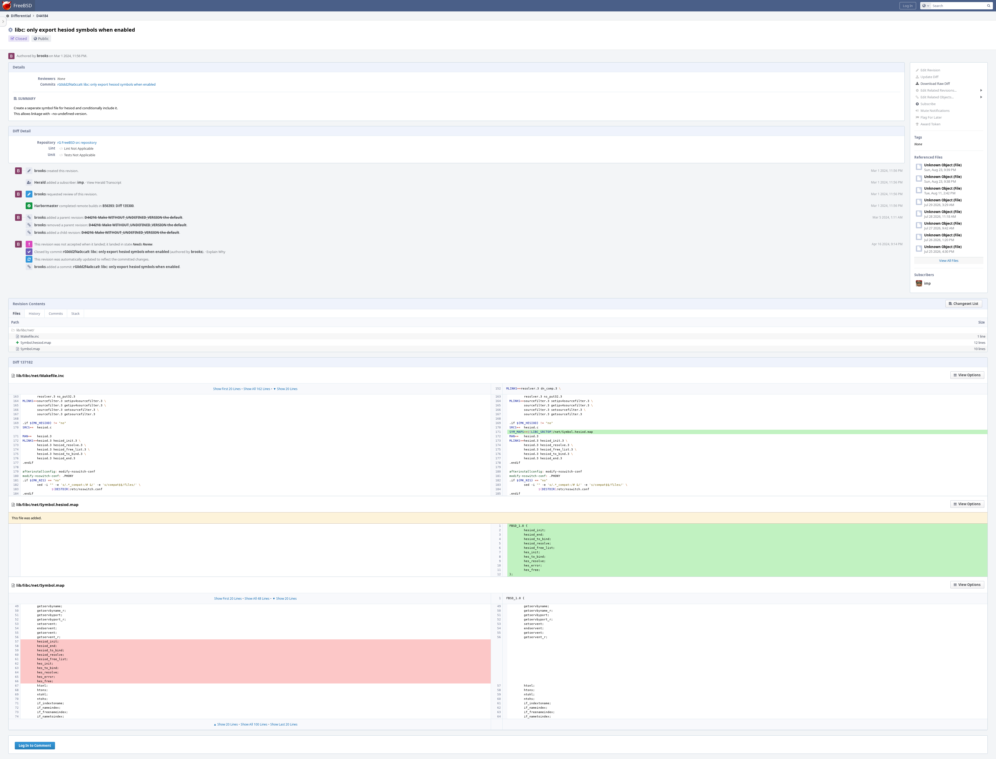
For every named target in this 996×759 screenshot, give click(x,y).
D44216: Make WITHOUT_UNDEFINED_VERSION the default (133, 217)
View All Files (948, 260)
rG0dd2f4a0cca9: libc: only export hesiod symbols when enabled (106, 84)
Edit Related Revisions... (939, 90)
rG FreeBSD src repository (77, 142)
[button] (908, 5)
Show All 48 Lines (257, 598)
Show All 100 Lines (254, 724)
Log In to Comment (35, 745)
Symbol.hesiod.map (35, 342)
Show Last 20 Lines (284, 724)
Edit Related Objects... (937, 97)
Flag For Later (931, 117)
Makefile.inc (29, 336)
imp (927, 283)
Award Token (930, 124)
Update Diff (929, 76)
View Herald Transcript (104, 182)
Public (43, 38)
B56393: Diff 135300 (118, 205)
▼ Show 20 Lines (285, 389)
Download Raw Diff (935, 83)
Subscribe (928, 103)
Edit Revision (930, 70)
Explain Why (215, 251)
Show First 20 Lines (227, 389)
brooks (42, 55)
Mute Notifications (935, 110)
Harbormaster (46, 205)
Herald (40, 182)
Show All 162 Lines (257, 389)
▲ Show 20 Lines (225, 724)
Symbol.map (30, 348)
